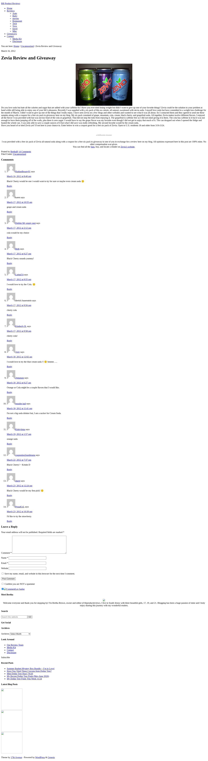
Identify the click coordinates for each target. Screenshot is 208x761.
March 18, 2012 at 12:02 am (19, 357)
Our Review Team (15, 645)
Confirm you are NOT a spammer (19, 584)
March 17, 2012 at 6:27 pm (19, 253)
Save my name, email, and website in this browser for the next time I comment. (40, 573)
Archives (5, 634)
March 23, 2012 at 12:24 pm (19, 485)
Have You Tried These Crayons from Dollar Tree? (29, 671)
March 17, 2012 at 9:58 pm (19, 331)
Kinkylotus (20, 429)
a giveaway (104, 135)
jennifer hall (20, 403)
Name (4, 558)
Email (4, 563)
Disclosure (11, 652)
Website (4, 568)
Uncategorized (19, 154)
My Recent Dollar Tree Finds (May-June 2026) (28, 676)
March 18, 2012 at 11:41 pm (19, 408)
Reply (9, 186)
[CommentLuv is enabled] (14, 589)
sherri (17, 481)
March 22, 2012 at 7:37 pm (19, 460)
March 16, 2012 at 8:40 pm (19, 176)
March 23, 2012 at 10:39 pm (19, 511)
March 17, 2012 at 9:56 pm (19, 305)
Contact (10, 650)
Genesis (51, 757)
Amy (17, 352)
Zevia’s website (128, 147)
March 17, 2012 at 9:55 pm (19, 279)
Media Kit (11, 647)
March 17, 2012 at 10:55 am (19, 202)
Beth (17, 249)
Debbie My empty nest (25, 223)
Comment (6, 553)
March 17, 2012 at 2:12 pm (19, 228)
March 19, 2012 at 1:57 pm (19, 434)
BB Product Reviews (10, 3)
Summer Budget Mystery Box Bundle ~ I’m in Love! (30, 668)
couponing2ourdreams (25, 455)
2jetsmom (19, 378)
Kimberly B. (20, 326)
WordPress (40, 757)
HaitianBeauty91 (22, 171)
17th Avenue (16, 757)
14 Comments (25, 151)
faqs (93, 147)
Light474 (19, 274)
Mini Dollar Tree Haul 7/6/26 (20, 673)
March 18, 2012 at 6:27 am (19, 382)
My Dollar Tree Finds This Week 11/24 (24, 679)
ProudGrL (19, 507)
